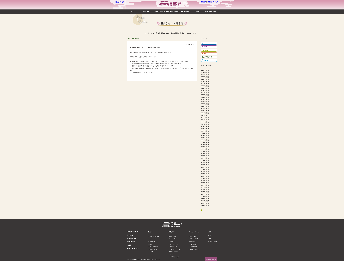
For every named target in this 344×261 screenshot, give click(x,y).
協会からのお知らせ (194, 249)
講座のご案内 (172, 236)
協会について (131, 235)
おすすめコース (174, 244)
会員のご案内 (193, 236)
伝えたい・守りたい (159, 11)
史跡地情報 (192, 241)
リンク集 (151, 251)
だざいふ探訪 (172, 239)
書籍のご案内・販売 (210, 11)
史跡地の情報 (194, 246)
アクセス (215, 2)
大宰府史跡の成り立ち (133, 232)
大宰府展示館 (185, 11)
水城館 (197, 11)
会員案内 (203, 2)
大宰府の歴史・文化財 (172, 11)
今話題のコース (174, 246)
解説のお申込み (119, 2)
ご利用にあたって (195, 244)
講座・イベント (131, 238)
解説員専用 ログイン (211, 259)
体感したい (146, 11)
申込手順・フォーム (175, 249)
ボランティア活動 (194, 239)
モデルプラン (173, 254)
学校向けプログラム (174, 251)
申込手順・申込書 (174, 257)
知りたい (133, 11)
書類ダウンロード (153, 249)
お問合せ (209, 2)
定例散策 (172, 241)
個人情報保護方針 (212, 241)
